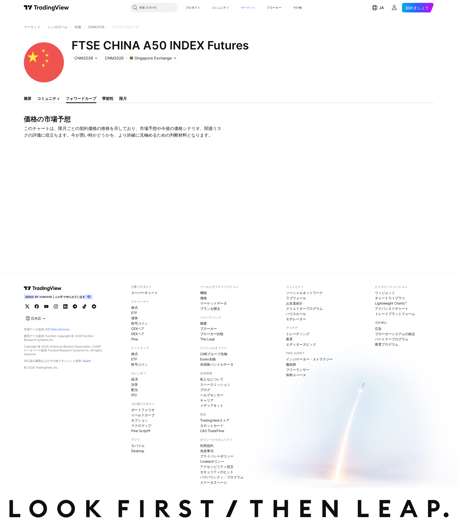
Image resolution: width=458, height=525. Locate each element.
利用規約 (206, 446)
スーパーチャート (144, 293)
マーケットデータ (213, 303)
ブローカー (274, 7)
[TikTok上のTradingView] (84, 306)
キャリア (206, 400)
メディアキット (212, 405)
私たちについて (212, 379)
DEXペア (137, 334)
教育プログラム (386, 344)
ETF (134, 313)
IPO (134, 395)
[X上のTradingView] (27, 306)
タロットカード (212, 425)
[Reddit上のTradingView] (94, 306)
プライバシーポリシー (217, 456)
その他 (297, 7)
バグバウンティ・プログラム (222, 477)
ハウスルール (296, 314)
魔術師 (291, 364)
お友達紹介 (294, 303)
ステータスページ (213, 482)
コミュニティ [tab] (48, 98)
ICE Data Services (57, 329)
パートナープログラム (391, 339)
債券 (134, 318)
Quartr (87, 361)
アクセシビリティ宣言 (217, 467)
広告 (378, 329)
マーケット (248, 7)
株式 (134, 307)
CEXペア (137, 329)
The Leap (207, 339)
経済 (134, 379)
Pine (134, 339)
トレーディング (297, 334)
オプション (139, 420)
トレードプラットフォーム (395, 314)
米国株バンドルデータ (217, 364)
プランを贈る (210, 308)
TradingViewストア (214, 420)
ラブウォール (296, 298)
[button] (204, 7)
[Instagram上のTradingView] (55, 306)
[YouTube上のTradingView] (46, 306)
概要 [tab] (27, 98)
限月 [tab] (123, 98)
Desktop (137, 451)
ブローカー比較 (212, 334)
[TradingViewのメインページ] (46, 7)
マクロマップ (141, 425)
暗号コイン (139, 323)
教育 (289, 339)
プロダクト (193, 7)
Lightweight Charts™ (391, 303)
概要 (203, 323)
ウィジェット (385, 293)
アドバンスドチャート (391, 308)
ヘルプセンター (212, 395)
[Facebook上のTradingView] (36, 306)
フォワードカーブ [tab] (81, 98)
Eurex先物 (208, 359)
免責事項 (206, 451)
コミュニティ (220, 7)
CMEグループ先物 (213, 354)
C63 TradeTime (212, 431)
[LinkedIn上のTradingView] (65, 306)
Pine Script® (140, 431)
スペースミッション (215, 384)
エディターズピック (301, 344)
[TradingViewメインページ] (43, 288)
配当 (134, 390)
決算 (134, 384)
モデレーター (296, 319)
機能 (203, 293)
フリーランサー (297, 370)
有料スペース (296, 375)
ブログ (205, 390)
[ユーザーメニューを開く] (394, 7)
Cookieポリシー (212, 461)
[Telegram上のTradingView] (75, 306)
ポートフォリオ (143, 410)
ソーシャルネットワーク (304, 293)
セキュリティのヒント (217, 472)
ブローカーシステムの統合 (395, 334)
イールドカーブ (143, 415)
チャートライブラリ (390, 298)
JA (381, 7)
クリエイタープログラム (304, 308)
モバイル (138, 446)
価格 (203, 298)
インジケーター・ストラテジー (309, 359)
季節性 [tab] (108, 98)
